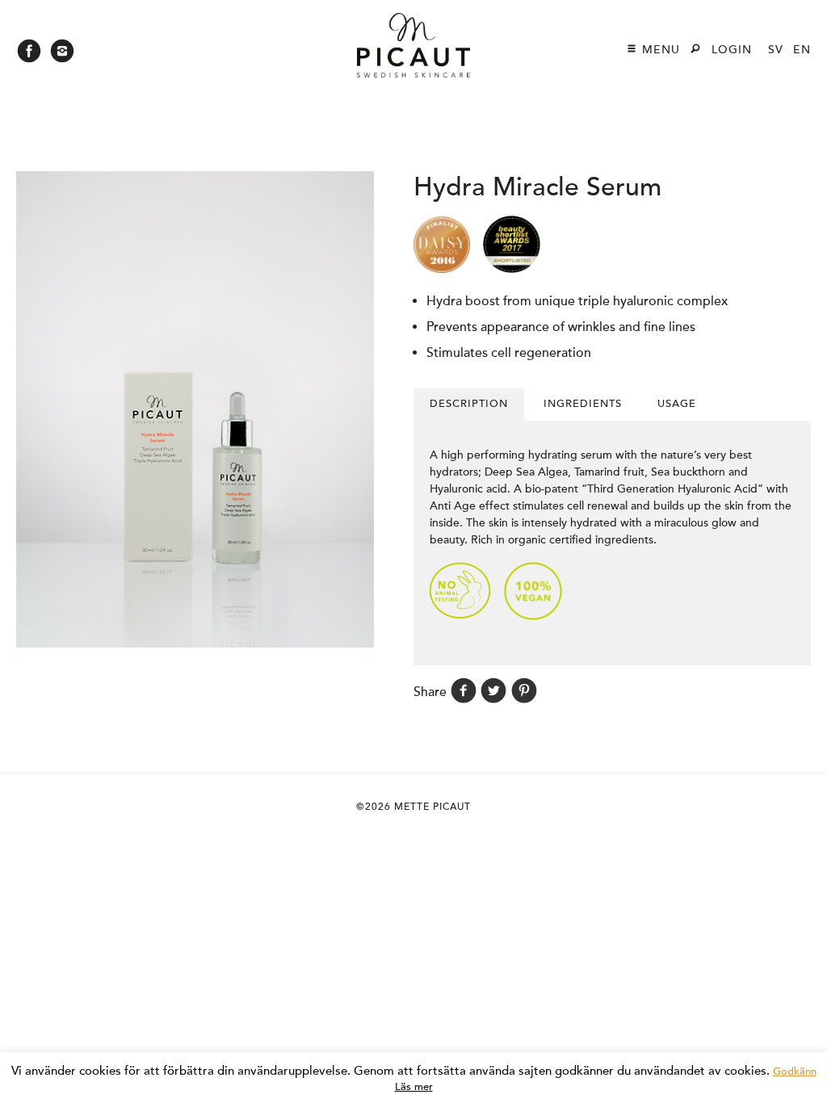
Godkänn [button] (795, 1071)
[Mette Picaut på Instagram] (62, 55)
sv (775, 50)
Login (732, 50)
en (802, 50)
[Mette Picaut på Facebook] (29, 55)
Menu (659, 50)
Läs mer (414, 1086)
